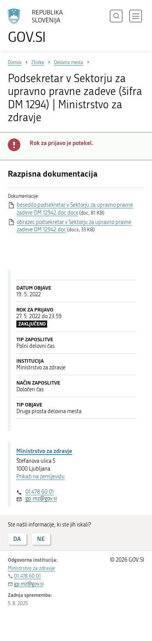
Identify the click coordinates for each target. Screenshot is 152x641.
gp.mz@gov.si (41, 498)
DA (17, 539)
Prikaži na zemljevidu (40, 476)
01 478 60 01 (39, 492)
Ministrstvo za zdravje (44, 450)
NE (41, 539)
